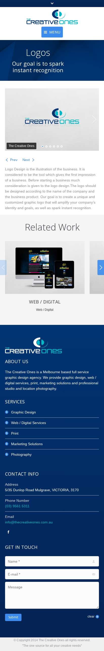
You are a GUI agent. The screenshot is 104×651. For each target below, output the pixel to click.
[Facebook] (8, 532)
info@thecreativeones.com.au (29, 522)
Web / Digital (45, 302)
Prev (13, 160)
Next (26, 160)
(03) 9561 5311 (17, 506)
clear (91, 616)
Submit (13, 617)
